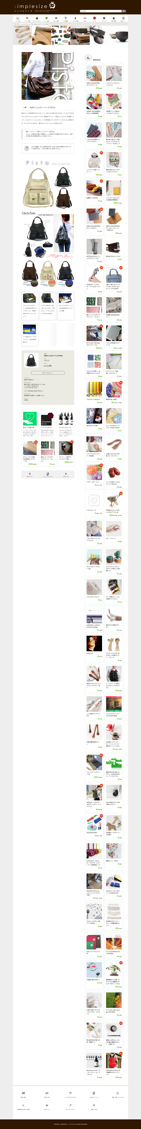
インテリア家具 (27, 21)
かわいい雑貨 (56, 21)
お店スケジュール (94, 1097)
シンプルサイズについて (70, 1097)
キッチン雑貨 (46, 21)
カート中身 (18, 21)
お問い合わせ (94, 1109)
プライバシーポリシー (70, 1109)
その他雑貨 (66, 21)
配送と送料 (23, 1097)
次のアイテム (66, 476)
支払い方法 (47, 1097)
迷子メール (47, 1109)
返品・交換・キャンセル (118, 1097)
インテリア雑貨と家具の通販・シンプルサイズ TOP (70, 7)
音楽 (85, 21)
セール (94, 21)
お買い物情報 (113, 21)
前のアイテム (30, 476)
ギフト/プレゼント (37, 21)
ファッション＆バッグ (48, 476)
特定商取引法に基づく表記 (23, 1109)
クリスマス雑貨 (75, 21)
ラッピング (104, 21)
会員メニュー (123, 21)
